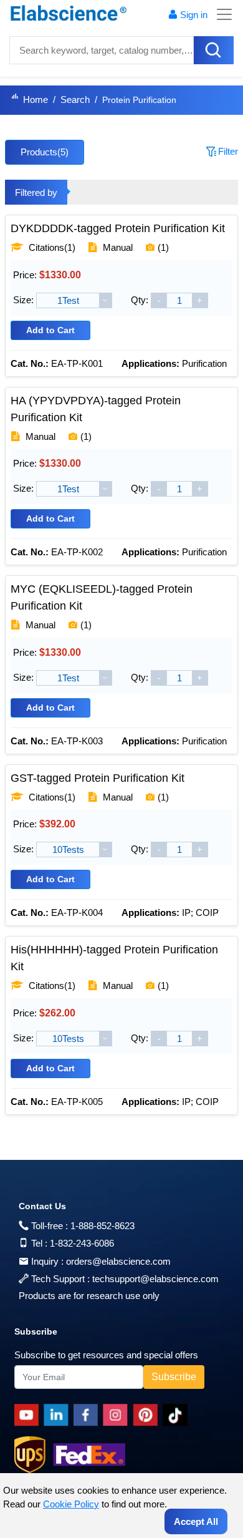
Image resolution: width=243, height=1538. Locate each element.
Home (35, 99)
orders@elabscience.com (118, 1261)
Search (75, 99)
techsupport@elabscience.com (155, 1278)
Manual (117, 247)
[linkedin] (59, 1415)
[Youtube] (29, 1415)
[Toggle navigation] (220, 14)
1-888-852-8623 (102, 1225)
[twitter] (177, 1415)
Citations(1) (50, 247)
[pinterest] (148, 1415)
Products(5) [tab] (45, 152)
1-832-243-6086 (82, 1243)
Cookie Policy (71, 1504)
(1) (163, 247)
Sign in (193, 14)
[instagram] (118, 1415)
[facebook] (88, 1415)
